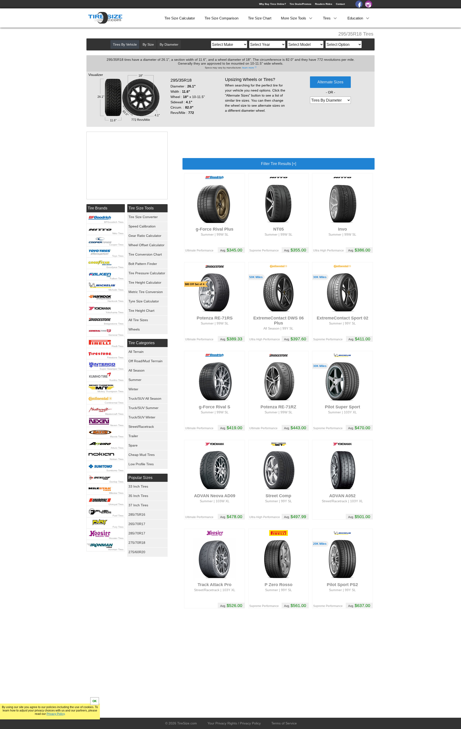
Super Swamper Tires (111, 369)
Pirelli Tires (117, 346)
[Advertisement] (278, 142)
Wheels (134, 329)
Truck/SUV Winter (141, 417)
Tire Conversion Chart (145, 254)
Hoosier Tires (116, 538)
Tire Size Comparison (221, 18)
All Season (136, 370)
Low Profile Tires (141, 464)
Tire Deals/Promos (300, 4)
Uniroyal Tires (116, 504)
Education (355, 18)
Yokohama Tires (114, 312)
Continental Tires (114, 402)
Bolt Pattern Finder (142, 264)
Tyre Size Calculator (143, 301)
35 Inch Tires (138, 496)
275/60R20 (136, 552)
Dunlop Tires (116, 481)
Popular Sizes (140, 478)
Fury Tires (118, 527)
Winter (133, 389)
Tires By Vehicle (125, 44)
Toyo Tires (117, 256)
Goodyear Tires (114, 267)
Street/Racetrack (141, 427)
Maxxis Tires (116, 436)
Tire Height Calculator (144, 282)
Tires (327, 18)
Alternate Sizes (330, 82)
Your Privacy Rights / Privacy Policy (234, 723)
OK (94, 701)
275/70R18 (136, 543)
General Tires (116, 335)
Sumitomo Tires (114, 470)
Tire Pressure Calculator (146, 273)
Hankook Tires (115, 301)
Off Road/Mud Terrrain (145, 361)
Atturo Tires (117, 448)
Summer (134, 380)
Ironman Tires (115, 549)
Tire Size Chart (259, 18)
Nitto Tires (117, 233)
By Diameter (169, 44)
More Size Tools (294, 18)
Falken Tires (116, 278)
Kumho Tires (116, 380)
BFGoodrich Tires (113, 222)
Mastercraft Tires (114, 414)
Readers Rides (323, 4)
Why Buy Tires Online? (272, 4)
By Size (148, 44)
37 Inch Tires (138, 505)
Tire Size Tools (141, 208)
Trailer (133, 436)
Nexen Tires (116, 425)
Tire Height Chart (141, 310)
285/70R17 (136, 533)
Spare (133, 445)
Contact (340, 4)
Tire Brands (97, 208)
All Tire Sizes (138, 320)
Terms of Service (284, 723)
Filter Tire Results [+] (278, 164)
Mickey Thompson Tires (110, 391)
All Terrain (136, 352)
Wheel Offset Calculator (146, 245)
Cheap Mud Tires (141, 455)
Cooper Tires (116, 244)
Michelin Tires (116, 289)
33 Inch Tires (138, 486)
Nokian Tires (116, 459)
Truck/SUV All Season (144, 398)
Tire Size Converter (143, 217)
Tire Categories (141, 343)
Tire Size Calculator (179, 18)
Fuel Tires (118, 515)
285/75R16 (136, 514)
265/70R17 (136, 524)
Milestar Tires (116, 493)
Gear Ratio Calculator (144, 236)
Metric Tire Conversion (145, 292)
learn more (248, 67)
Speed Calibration (142, 226)
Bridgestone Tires (113, 323)
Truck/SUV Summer (143, 408)
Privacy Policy (56, 714)
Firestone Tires (115, 357)
